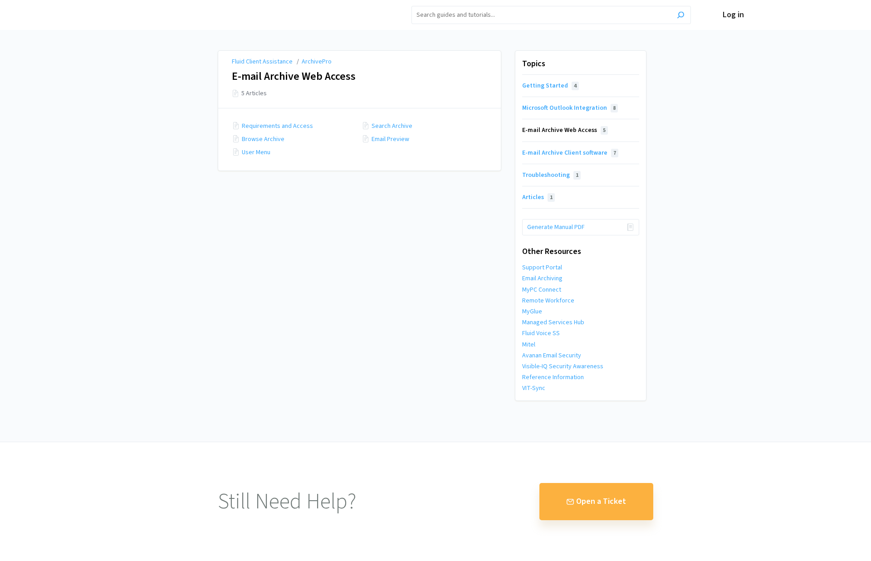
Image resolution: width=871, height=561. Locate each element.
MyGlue (532, 311)
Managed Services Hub (553, 322)
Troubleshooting (550, 175)
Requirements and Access (277, 126)
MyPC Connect (541, 289)
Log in (733, 15)
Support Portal (542, 267)
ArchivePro (317, 61)
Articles (537, 197)
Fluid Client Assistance (262, 61)
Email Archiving (542, 278)
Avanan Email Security (551, 355)
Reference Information (553, 377)
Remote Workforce (548, 300)
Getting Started (549, 85)
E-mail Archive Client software (569, 152)
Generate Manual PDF (556, 227)
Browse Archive (263, 139)
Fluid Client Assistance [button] (168, 5)
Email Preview (390, 139)
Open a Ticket (601, 501)
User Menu (256, 152)
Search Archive (392, 126)
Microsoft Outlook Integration (569, 107)
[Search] (680, 16)
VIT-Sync (533, 388)
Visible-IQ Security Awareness (562, 366)
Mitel (528, 344)
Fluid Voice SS (541, 333)
